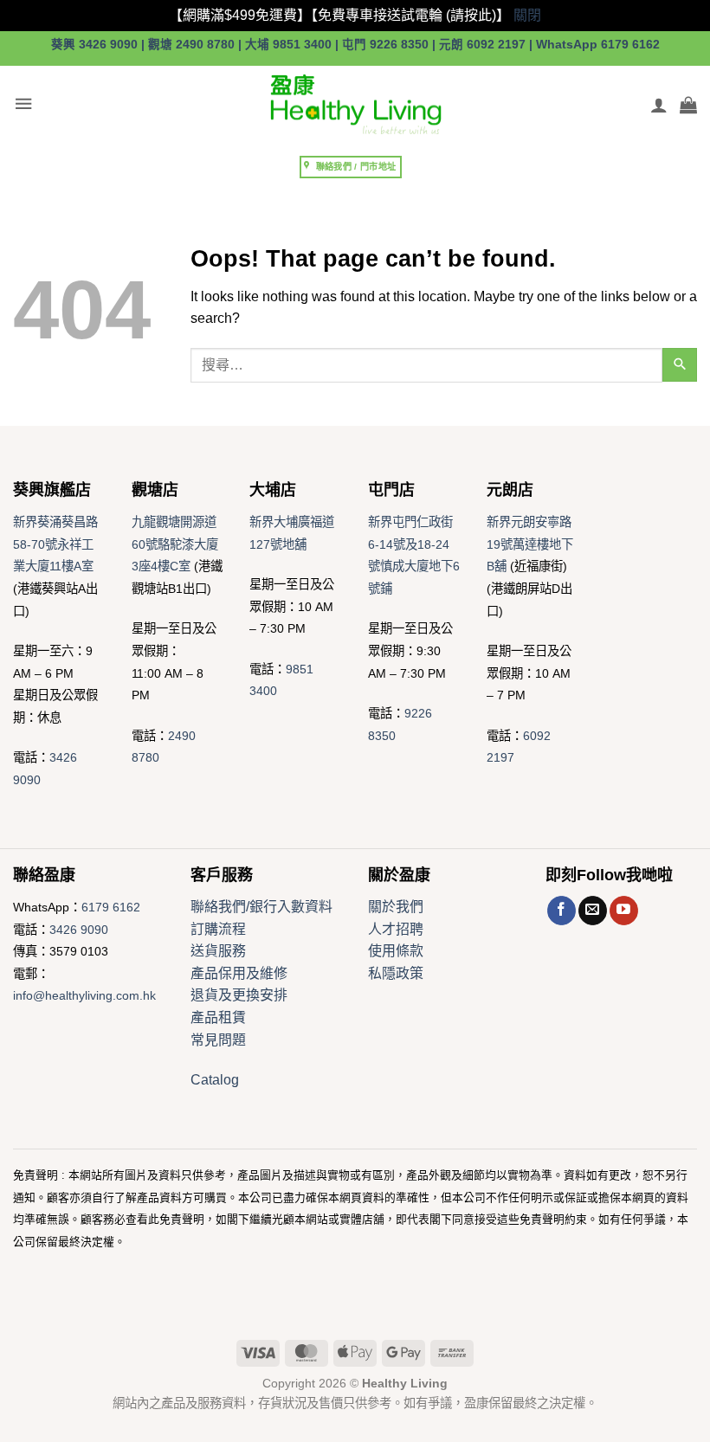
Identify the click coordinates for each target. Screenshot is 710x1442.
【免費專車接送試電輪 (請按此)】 (410, 15)
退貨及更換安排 (238, 995)
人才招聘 (395, 929)
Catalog (214, 1079)
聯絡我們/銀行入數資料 (261, 906)
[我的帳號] (659, 105)
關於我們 (395, 906)
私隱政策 (395, 973)
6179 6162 (110, 907)
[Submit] (679, 365)
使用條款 (395, 950)
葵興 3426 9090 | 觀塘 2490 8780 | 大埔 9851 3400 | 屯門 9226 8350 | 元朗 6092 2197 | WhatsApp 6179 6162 (355, 44)
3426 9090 (78, 930)
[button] (23, 104)
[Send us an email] (592, 910)
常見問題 (218, 1040)
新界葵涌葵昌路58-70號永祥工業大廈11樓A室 (55, 544)
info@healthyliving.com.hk (84, 995)
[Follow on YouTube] (624, 910)
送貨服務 (218, 950)
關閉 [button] (527, 15)
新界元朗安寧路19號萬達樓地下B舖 (530, 544)
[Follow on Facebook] (561, 910)
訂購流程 (218, 929)
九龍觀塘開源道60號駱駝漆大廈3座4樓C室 (175, 544)
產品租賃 (218, 1017)
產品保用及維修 (238, 973)
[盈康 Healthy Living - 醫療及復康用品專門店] (355, 104)
